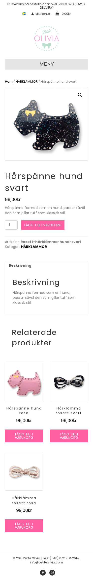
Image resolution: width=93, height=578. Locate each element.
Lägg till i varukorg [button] (24, 436)
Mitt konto (42, 14)
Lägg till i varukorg (43, 225)
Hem (9, 81)
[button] (80, 95)
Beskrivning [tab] (20, 265)
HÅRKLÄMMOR (27, 81)
